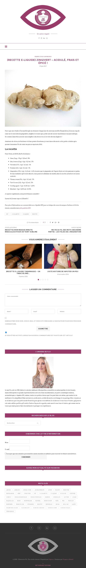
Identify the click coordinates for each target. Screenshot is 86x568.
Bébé (19, 493)
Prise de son (20, 504)
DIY (7, 214)
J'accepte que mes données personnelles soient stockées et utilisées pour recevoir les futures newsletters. (41, 454)
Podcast (71, 500)
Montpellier (28, 500)
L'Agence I (52, 559)
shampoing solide (12, 508)
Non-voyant (48, 500)
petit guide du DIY (24, 208)
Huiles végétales (36, 497)
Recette (34, 214)
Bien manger (10, 493)
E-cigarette (15, 214)
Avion (50, 490)
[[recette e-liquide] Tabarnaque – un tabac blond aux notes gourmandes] (23, 256)
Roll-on (65, 504)
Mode (19, 500)
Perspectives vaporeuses (43, 56)
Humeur (47, 497)
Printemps (9, 504)
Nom (6, 442)
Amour (8, 490)
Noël (57, 500)
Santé (74, 504)
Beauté (57, 490)
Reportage (49, 504)
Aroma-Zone (27, 490)
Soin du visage (65, 508)
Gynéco (8, 497)
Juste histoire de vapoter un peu (62, 271)
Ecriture (72, 493)
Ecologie (63, 493)
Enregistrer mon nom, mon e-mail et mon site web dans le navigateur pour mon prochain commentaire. (43, 322)
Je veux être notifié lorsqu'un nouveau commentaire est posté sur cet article (39, 335)
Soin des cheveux (38, 508)
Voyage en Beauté (68, 559)
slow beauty (25, 508)
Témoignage (10, 511)
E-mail (7, 449)
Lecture (66, 497)
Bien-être (66, 490)
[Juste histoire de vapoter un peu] (63, 256)
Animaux (17, 490)
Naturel (38, 500)
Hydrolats (56, 497)
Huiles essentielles (21, 497)
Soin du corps (52, 508)
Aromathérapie (39, 490)
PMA (63, 500)
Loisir (74, 497)
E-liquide (26, 214)
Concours (27, 493)
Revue (57, 504)
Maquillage (10, 500)
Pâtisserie (30, 504)
